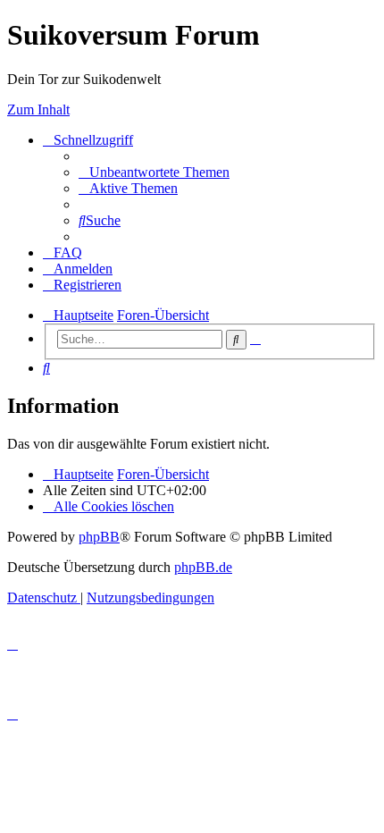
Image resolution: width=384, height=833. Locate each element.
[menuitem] (154, 172)
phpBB (99, 536)
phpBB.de (203, 567)
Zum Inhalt (38, 109)
